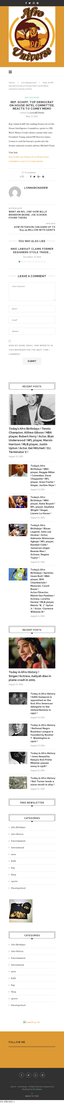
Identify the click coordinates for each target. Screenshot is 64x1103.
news (13, 854)
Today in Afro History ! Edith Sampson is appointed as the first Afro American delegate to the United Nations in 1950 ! (42, 703)
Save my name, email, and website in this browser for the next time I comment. (31, 349)
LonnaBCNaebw (37, 112)
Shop (13, 874)
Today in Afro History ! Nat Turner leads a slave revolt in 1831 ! (42, 781)
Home (12, 82)
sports (14, 881)
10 (45, 262)
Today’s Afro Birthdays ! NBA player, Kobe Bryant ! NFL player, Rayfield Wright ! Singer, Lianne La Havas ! (42, 505)
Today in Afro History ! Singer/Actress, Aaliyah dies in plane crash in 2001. (30, 675)
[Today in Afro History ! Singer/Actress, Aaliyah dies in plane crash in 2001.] (32, 653)
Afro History (17, 834)
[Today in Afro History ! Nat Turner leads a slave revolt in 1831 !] (18, 783)
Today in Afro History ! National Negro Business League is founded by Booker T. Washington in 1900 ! (42, 733)
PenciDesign (37, 1089)
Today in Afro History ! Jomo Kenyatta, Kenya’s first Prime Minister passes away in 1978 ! (42, 760)
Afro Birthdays (18, 827)
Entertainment (18, 840)
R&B (13, 860)
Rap (13, 867)
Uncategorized (28, 82)
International (17, 847)
